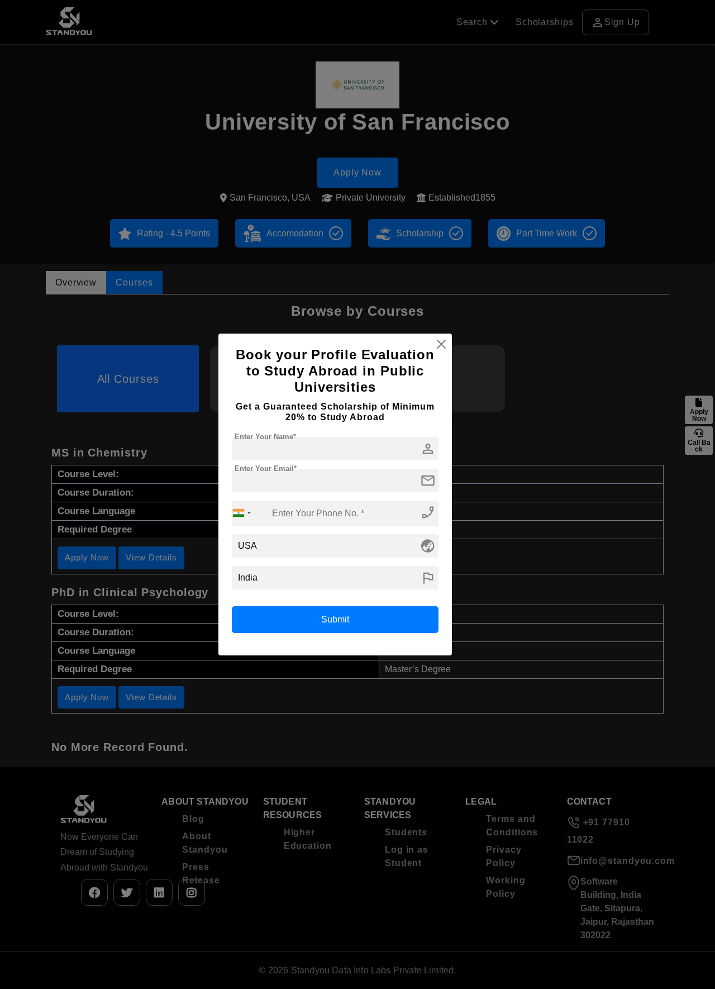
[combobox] (242, 513)
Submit (335, 619)
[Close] (441, 344)
